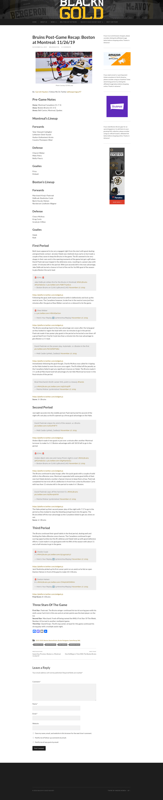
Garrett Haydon (41, 92)
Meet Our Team (112, 22)
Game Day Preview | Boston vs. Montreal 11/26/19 (46, 654)
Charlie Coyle (38, 644)
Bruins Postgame (63, 640)
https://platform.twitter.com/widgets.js (47, 295)
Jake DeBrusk (63, 644)
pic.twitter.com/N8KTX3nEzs (59, 285)
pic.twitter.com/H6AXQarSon (49, 313)
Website (35, 723)
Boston (46, 640)
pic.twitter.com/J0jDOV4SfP (59, 386)
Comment (36, 682)
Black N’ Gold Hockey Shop (91, 22)
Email (35, 714)
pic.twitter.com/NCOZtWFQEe (46, 349)
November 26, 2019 (39, 47)
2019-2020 (39, 640)
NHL (79, 640)
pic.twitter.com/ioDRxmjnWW (46, 494)
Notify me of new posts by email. (47, 742)
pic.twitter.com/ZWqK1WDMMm (61, 582)
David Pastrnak (51, 644)
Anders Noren (120, 790)
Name (35, 704)
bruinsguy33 (54, 47)
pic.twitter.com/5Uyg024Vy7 (59, 554)
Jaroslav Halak (75, 644)
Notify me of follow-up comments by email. (51, 738)
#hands (81, 382)
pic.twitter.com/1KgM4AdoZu (59, 461)
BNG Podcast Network (68, 22)
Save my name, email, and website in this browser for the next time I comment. (63, 733)
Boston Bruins (53, 640)
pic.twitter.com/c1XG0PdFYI (45, 426)
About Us (43, 22)
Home (34, 22)
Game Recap (73, 640)
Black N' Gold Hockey (46, 790)
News (53, 22)
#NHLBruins (82, 282)
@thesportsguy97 (74, 92)
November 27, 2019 (77, 287)
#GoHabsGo (40, 285)
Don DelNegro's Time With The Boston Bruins (80, 653)
